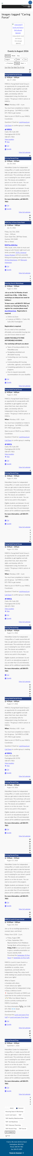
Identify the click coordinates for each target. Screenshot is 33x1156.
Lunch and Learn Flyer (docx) (19, 1017)
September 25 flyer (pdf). (21, 958)
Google (9, 149)
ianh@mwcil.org (24, 122)
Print (7, 1136)
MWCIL (9, 129)
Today (17, 63)
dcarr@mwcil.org (10, 311)
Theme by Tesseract (15, 1153)
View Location (9, 139)
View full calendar (24, 152)
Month (8, 55)
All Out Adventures (11, 260)
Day (18, 55)
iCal (8, 146)
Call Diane (8, 125)
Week (13, 55)
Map (8, 142)
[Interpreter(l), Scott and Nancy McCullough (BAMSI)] (18, 29)
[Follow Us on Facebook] (27, 5)
